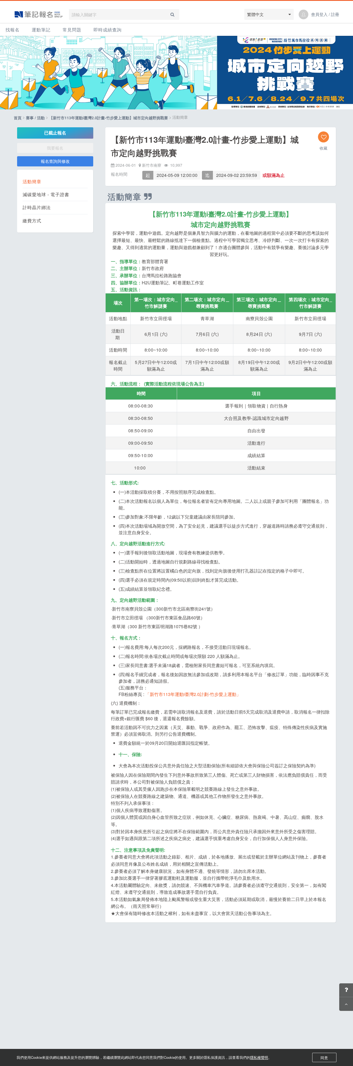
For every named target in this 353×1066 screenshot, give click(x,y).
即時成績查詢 (107, 29)
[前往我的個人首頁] (303, 14)
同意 (324, 1057)
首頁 (18, 118)
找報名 (13, 29)
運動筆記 (41, 29)
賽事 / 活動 (35, 118)
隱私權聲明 (259, 1057)
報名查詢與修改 (55, 161)
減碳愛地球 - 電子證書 (46, 194)
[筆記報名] (38, 14)
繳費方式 (32, 221)
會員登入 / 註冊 (325, 14)
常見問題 (72, 29)
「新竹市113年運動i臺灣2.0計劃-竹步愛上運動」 (193, 694)
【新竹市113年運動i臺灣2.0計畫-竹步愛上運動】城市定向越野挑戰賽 (108, 118)
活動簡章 (32, 182)
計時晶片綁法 (37, 207)
